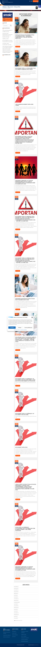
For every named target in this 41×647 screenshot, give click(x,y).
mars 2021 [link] (15, 618)
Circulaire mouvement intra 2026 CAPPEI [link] (24, 105)
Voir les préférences (28, 327)
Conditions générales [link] (23, 329)
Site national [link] (35, 1)
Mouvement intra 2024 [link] (21, 447)
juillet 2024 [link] (15, 593)
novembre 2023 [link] (16, 602)
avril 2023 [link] (15, 604)
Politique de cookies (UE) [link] (24, 637)
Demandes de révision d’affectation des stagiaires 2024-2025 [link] (25, 299)
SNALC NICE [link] (14, 636)
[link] (39, 6)
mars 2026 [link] (15, 586)
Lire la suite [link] (18, 46)
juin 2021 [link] (15, 616)
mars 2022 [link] (15, 612)
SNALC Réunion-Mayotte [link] (11, 7)
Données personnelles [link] (24, 641)
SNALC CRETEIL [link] (14, 633)
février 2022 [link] (16, 614)
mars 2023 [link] (15, 605)
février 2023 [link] (16, 607)
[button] (32, 317)
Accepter (12, 327)
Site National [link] (14, 631)
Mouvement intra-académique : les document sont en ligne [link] (24, 414)
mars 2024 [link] (15, 598)
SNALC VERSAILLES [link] (15, 634)
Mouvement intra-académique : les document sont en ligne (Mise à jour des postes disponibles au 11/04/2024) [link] (25, 380)
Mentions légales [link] (23, 636)
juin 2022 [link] (15, 609)
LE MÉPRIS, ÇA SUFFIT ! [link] (5, 38)
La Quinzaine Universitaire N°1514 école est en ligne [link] (10, 4)
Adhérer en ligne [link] (23, 634)
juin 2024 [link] (15, 595)
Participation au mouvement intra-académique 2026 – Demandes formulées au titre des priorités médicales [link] (25, 36)
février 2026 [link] (16, 588)
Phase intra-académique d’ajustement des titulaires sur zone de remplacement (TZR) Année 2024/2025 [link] (25, 529)
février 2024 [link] (16, 600)
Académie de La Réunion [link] (7, 635)
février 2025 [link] (16, 591)
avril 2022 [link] (15, 611)
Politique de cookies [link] (17, 329)
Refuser (19, 327)
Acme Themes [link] (36, 644)
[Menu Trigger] (37, 2)
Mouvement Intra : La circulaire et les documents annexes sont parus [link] (25, 69)
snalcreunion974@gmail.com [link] (8, 2)
